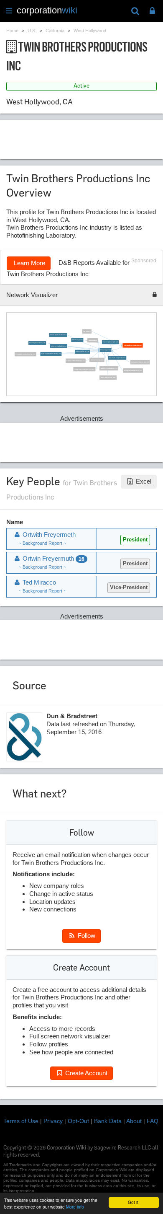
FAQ (152, 1121)
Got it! (134, 1202)
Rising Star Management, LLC (133, 370)
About (134, 1121)
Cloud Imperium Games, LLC (37, 343)
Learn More (28, 263)
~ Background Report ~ (42, 543)
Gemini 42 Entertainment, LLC (75, 360)
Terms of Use (20, 1121)
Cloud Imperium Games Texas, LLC (51, 354)
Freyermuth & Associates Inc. (117, 358)
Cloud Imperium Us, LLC (82, 351)
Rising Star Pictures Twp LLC (140, 362)
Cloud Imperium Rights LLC (109, 342)
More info (75, 1207)
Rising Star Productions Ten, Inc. (25, 354)
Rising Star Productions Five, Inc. (84, 369)
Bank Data (108, 1121)
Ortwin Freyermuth (105, 350)
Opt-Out (78, 1121)
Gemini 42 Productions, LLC (108, 368)
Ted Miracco (86, 331)
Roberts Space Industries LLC (58, 335)
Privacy (53, 1121)
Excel (142, 481)
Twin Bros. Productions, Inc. (58, 346)
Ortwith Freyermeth (77, 340)
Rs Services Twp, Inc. (96, 359)
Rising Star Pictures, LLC (107, 377)
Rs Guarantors (92, 340)
